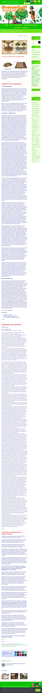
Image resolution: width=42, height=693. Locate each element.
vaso (36, 159)
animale (33, 104)
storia (33, 157)
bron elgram (34, 110)
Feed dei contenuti (35, 52)
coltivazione (37, 112)
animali (37, 104)
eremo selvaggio (34, 125)
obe (32, 140)
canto (38, 110)
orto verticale (34, 146)
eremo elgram (34, 123)
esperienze (16, 645)
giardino (33, 133)
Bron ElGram (8, 660)
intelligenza (3, 646)
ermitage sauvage (35, 127)
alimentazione (34, 102)
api (32, 106)
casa (33, 112)
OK (37, 690)
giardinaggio (34, 131)
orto (32, 142)
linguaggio (37, 138)
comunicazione (34, 114)
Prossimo (25, 35)
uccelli (33, 159)
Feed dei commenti (35, 54)
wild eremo (34, 161)
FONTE (3, 319)
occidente (7, 646)
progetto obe (34, 150)
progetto (33, 148)
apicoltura (36, 106)
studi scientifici (37, 157)
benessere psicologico (10, 645)
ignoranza (25, 645)
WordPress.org (35, 56)
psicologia (10, 646)
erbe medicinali (34, 121)
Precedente (20, 35)
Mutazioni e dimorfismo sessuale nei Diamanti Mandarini (35, 79)
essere (19, 645)
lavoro (33, 138)
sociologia (14, 646)
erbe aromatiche (34, 119)
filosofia (22, 645)
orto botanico (37, 142)
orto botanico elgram (35, 144)
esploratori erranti (35, 129)
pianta (39, 146)
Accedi (33, 49)
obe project (36, 140)
